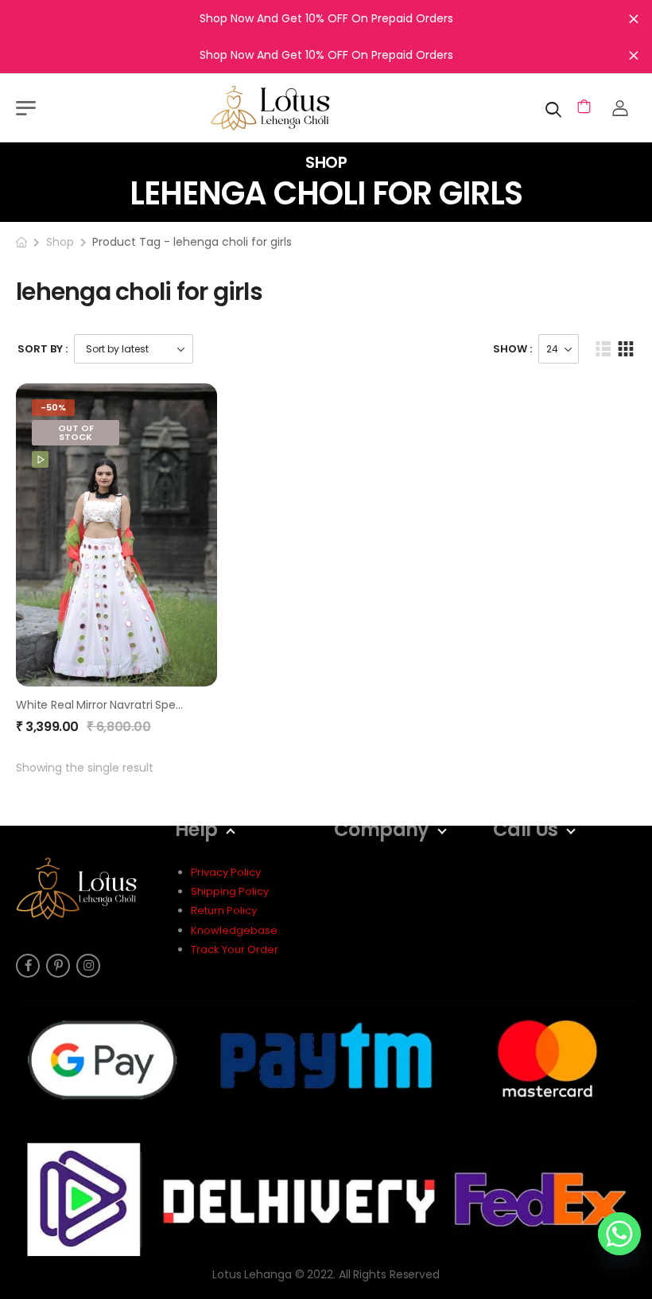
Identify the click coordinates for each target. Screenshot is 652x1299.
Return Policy (224, 910)
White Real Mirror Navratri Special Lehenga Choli (145, 705)
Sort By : (42, 348)
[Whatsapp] (619, 1233)
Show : (512, 348)
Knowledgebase (234, 930)
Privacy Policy (226, 872)
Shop (60, 242)
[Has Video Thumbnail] (40, 459)
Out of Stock (76, 432)
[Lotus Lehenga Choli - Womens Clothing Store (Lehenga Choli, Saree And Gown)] (290, 107)
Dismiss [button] (633, 18)
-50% (53, 407)
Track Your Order (234, 949)
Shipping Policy (230, 891)
